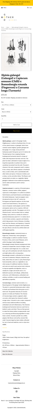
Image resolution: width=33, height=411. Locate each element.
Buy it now (16, 131)
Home (2, 27)
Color (2, 109)
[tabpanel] (16, 244)
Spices (7, 27)
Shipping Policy (16, 373)
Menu (4, 7)
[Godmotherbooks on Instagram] (16, 391)
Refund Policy (16, 375)
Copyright (16, 371)
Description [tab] (5, 137)
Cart (30, 7)
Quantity (3, 116)
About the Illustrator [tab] (7, 354)
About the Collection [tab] (7, 351)
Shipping (13, 97)
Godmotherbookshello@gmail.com (16, 383)
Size (2, 102)
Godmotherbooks (21, 407)
